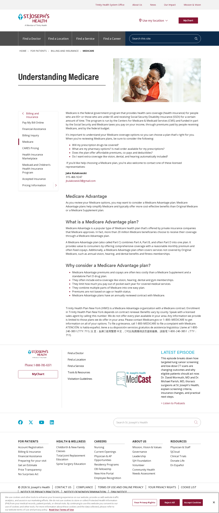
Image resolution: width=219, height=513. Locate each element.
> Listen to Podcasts (173, 403)
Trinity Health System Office (109, 4)
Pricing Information (34, 185)
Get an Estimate (27, 465)
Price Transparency (30, 469)
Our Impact (170, 4)
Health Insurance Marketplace (32, 156)
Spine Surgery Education (71, 464)
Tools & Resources (79, 372)
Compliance (84, 487)
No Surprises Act (28, 474)
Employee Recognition (107, 478)
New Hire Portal (104, 473)
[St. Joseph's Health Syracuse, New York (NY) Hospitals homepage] (33, 25)
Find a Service (85, 38)
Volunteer (138, 465)
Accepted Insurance (34, 179)
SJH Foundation (141, 460)
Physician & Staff (180, 447)
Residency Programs (106, 464)
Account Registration (30, 447)
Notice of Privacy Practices (40, 492)
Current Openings (105, 451)
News (153, 4)
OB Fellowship (102, 469)
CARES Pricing (30, 148)
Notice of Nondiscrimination (85, 492)
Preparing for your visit (32, 460)
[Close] (213, 502)
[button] (55, 185)
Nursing (99, 447)
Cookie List (188, 487)
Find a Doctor (32, 38)
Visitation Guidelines (80, 379)
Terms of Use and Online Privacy (120, 487)
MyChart (188, 20)
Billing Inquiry (30, 135)
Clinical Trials (178, 456)
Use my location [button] (153, 20)
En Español (177, 465)
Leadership (139, 456)
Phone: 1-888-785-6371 (38, 364)
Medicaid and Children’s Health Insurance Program (36, 168)
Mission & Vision (192, 4)
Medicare (27, 142)
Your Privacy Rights (162, 487)
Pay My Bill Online (33, 122)
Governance (139, 451)
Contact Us (63, 487)
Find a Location (58, 38)
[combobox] (165, 38)
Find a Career (112, 38)
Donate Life (177, 460)
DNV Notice (119, 492)
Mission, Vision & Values (147, 447)
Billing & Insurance (29, 451)
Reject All (170, 502)
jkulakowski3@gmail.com (81, 181)
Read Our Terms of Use (61, 509)
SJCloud (175, 451)
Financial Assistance (34, 129)
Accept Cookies (192, 502)
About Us (137, 4)
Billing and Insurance (32, 115)
